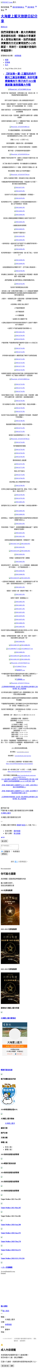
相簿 (6, 60)
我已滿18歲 (5, 1366)
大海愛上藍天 (6, 813)
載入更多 (4, 841)
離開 (12, 1366)
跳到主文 (4, 27)
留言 (23, 825)
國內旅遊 (17, 831)
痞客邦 (19, 825)
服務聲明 (22, 1341)
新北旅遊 (17, 833)
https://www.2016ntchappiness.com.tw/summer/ (19, 763)
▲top (3, 837)
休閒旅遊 (18, 56)
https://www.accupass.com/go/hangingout (19, 771)
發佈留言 (4, 854)
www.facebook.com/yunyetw (23, 755)
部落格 (7, 62)
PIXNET (9, 1338)
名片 (6, 65)
